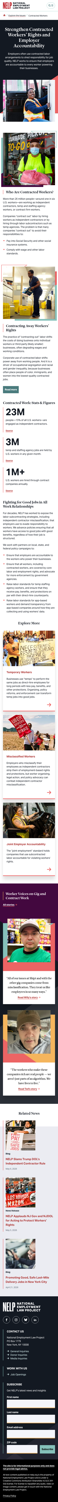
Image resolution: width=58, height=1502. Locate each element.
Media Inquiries (18, 1358)
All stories (8, 904)
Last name (12, 1412)
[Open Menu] (51, 6)
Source (9, 430)
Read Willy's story (28, 997)
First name (13, 1397)
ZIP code (12, 1442)
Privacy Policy (9, 1495)
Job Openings (18, 1374)
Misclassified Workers (21, 756)
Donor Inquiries (18, 1355)
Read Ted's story (27, 1088)
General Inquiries (19, 1351)
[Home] (4, 16)
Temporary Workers (19, 672)
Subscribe (47, 1449)
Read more (11, 389)
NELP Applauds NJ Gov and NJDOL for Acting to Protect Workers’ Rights (29, 1220)
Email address (15, 1427)
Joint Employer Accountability (26, 844)
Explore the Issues (17, 15)
